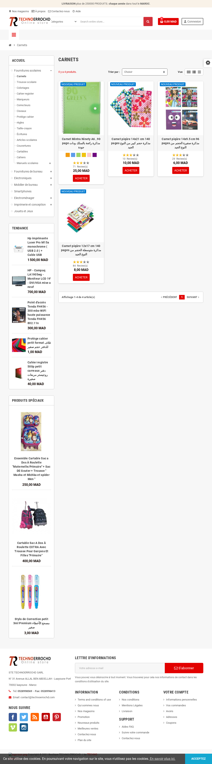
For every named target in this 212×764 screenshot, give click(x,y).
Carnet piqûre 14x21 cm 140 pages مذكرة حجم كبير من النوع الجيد (131, 143)
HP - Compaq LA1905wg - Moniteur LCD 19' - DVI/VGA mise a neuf (39, 279)
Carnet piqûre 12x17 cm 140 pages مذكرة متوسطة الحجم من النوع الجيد (81, 250)
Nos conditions (130, 699)
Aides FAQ (128, 726)
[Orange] (68, 155)
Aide (76, 11)
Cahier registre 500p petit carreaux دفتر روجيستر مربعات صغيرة (38, 371)
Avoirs (169, 711)
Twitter (24, 717)
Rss (35, 717)
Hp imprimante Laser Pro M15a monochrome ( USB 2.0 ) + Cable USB (38, 246)
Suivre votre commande (135, 732)
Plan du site (84, 740)
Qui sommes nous (88, 705)
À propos (40, 11)
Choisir (128, 71)
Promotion (84, 716)
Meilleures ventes (88, 728)
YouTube (46, 717)
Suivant (193, 297)
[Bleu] (73, 155)
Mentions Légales (132, 705)
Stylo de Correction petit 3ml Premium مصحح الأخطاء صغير (31, 623)
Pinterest (57, 717)
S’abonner (186, 668)
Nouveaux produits (88, 722)
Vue (180, 71)
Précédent (168, 297)
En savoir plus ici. (162, 759)
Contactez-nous (60, 11)
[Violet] (95, 155)
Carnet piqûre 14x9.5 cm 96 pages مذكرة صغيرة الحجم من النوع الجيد (181, 143)
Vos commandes (176, 705)
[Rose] (89, 155)
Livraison (127, 711)
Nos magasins (19, 11)
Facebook (13, 717)
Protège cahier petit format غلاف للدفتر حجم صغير (39, 342)
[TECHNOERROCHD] (30, 21)
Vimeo (13, 727)
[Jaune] (84, 155)
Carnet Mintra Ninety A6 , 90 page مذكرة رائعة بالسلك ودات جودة (81, 143)
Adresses (171, 716)
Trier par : (114, 71)
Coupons (171, 722)
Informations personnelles (181, 699)
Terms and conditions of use (94, 699)
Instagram (24, 727)
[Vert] (78, 155)
